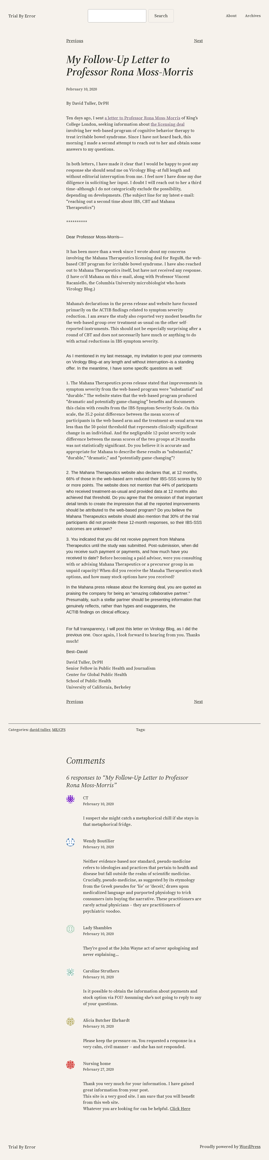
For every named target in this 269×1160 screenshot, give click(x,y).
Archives (253, 15)
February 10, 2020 (98, 803)
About (231, 15)
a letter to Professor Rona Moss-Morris (142, 118)
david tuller (40, 729)
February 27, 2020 (98, 1069)
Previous (74, 41)
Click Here (180, 1109)
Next (198, 41)
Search (161, 16)
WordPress (250, 1147)
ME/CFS (59, 729)
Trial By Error (22, 16)
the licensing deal (168, 124)
